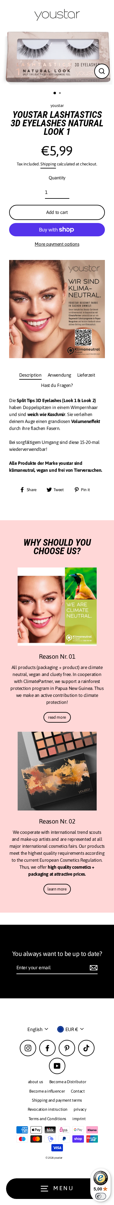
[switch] (100, 1196)
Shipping (48, 163)
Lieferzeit (86, 375)
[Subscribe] (93, 967)
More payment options (57, 244)
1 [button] (55, 93)
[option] (57, 58)
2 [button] (60, 93)
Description (30, 375)
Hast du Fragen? (57, 385)
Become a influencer (47, 1091)
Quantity (57, 177)
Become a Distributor (67, 1081)
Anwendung (59, 375)
